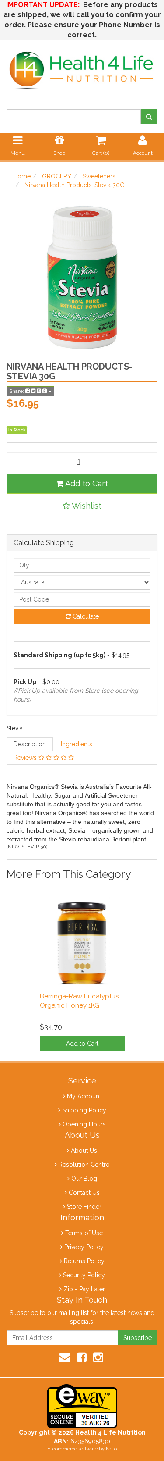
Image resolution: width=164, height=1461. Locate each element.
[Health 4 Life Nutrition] (82, 65)
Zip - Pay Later (84, 1289)
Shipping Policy (84, 1110)
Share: (17, 391)
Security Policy (84, 1275)
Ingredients (76, 744)
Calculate (85, 616)
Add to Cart (85, 483)
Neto (111, 1449)
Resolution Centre (84, 1164)
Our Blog (84, 1178)
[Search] (148, 116)
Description (30, 744)
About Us (84, 1150)
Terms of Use (84, 1233)
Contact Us (84, 1192)
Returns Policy (84, 1261)
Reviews (26, 757)
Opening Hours (84, 1124)
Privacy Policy (84, 1247)
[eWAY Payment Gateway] (82, 1405)
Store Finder (84, 1206)
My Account (84, 1096)
